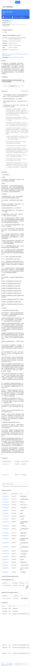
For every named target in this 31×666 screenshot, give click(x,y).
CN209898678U (5, 546)
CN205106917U (5, 535)
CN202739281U (5, 513)
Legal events (12, 54)
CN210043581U (5, 538)
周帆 (7, 22)
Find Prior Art (16, 17)
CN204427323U (5, 496)
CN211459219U (5, 553)
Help (10, 665)
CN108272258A (5, 542)
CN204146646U (5, 556)
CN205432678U (5, 501)
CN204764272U (5, 499)
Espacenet (10, 57)
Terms (24, 664)
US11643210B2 (5, 474)
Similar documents (19, 54)
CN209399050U (5, 551)
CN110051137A (5, 464)
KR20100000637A (6, 504)
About (3, 664)
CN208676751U (5, 559)
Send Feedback (9, 664)
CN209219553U (5, 521)
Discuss (21, 57)
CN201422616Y (5, 518)
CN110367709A (5, 516)
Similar (23, 17)
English (11, 20)
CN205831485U (5, 565)
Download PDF (7, 17)
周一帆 (10, 22)
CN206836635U (5, 568)
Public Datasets (18, 664)
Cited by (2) (7, 54)
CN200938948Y (5, 562)
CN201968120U (5, 510)
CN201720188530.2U (6, 585)
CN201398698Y (5, 507)
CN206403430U (5, 528)
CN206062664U (5, 572)
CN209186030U (5, 525)
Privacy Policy (4, 665)
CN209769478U (5, 532)
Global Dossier (16, 57)
